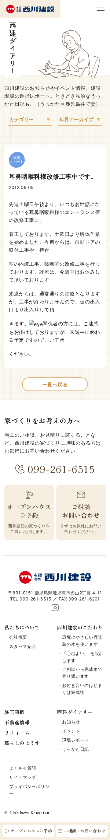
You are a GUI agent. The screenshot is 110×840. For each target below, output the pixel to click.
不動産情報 (17, 722)
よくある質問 (22, 768)
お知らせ (71, 721)
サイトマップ (22, 777)
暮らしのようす (22, 743)
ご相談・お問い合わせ (84, 831)
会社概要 (18, 637)
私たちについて (22, 627)
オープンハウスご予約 (31, 831)
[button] (101, 9)
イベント (71, 730)
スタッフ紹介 (22, 646)
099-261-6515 (61, 469)
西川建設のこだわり (80, 627)
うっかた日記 (75, 749)
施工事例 (14, 712)
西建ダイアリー (75, 712)
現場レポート (75, 740)
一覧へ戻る (55, 384)
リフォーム (17, 732)
